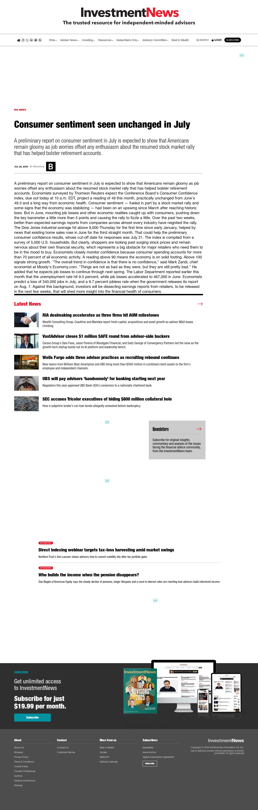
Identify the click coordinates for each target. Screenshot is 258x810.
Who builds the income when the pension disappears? (89, 574)
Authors (18, 775)
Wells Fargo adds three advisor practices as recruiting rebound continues (110, 357)
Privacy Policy (21, 757)
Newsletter (148, 747)
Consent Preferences (24, 771)
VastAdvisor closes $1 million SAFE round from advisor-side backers (106, 336)
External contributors (24, 780)
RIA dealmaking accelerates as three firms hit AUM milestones (100, 315)
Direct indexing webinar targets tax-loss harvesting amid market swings (106, 550)
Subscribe (32, 717)
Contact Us (63, 747)
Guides (103, 752)
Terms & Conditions (24, 761)
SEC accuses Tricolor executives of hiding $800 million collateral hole (107, 399)
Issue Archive (149, 752)
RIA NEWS (20, 109)
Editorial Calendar (109, 761)
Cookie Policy (21, 766)
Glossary (18, 752)
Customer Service (66, 752)
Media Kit (104, 757)
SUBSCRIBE (232, 40)
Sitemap (18, 785)
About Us (19, 747)
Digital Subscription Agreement (158, 757)
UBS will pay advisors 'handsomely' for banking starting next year (103, 378)
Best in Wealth (180, 40)
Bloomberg (38, 166)
